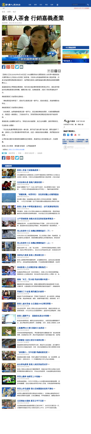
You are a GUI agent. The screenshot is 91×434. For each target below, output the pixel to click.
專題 (46, 4)
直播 (30, 4)
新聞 (35, 4)
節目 (41, 4)
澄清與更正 (79, 141)
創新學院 (12, 153)
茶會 (19, 153)
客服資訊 (71, 141)
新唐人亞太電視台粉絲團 (16, 149)
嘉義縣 (39, 153)
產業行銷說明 (29, 153)
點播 (52, 4)
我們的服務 (80, 139)
